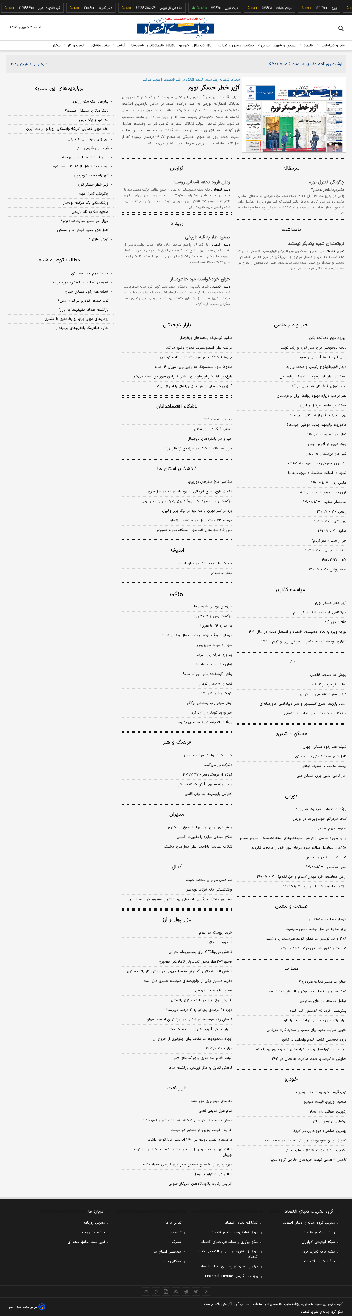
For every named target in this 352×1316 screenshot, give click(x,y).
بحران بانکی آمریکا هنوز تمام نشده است (200, 1029)
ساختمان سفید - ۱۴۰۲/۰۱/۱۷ (324, 502)
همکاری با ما (172, 1261)
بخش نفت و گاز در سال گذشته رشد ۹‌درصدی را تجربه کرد (187, 1120)
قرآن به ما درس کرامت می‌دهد (322, 492)
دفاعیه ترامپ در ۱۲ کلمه (328, 684)
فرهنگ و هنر (177, 742)
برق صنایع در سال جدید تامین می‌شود (316, 929)
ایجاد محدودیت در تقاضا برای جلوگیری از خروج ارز (192, 1039)
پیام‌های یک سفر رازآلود (90, 101)
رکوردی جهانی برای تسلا (328, 1111)
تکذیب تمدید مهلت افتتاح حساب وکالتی (315, 1150)
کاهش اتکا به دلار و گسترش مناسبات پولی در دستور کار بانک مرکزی (179, 971)
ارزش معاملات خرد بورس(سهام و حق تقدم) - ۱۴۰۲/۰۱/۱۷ (301, 877)
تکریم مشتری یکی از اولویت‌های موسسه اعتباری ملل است (187, 981)
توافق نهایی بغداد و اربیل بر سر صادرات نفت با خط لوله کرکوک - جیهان (182, 1152)
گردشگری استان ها (177, 469)
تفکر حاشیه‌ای (221, 573)
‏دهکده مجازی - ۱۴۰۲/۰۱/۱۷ (325, 550)
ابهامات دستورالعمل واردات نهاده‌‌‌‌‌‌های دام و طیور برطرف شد (300, 1049)
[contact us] (156, 1291)
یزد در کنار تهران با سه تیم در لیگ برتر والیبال (197, 511)
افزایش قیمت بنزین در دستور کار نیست (201, 1130)
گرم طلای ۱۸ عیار (39, 8)
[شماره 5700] (294, 115)
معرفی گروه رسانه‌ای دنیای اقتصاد (309, 1223)
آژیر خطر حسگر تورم (214, 87)
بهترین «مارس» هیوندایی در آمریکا (319, 1131)
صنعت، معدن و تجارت (235, 45)
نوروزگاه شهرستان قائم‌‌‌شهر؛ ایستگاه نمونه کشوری (194, 530)
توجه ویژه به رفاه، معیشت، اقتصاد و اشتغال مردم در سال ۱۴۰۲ (297, 632)
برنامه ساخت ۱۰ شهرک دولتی (324, 766)
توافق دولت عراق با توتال (212, 1174)
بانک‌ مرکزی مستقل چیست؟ (87, 111)
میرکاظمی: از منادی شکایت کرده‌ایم (319, 612)
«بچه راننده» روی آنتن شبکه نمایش (205, 784)
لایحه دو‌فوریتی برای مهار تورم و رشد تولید (313, 347)
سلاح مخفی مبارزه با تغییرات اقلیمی (204, 837)
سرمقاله (291, 168)
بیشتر (56, 45)
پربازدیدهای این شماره (59, 88)
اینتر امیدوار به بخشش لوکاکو (209, 703)
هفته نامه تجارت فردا (318, 1252)
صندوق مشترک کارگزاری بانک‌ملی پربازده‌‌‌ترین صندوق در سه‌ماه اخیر (180, 899)
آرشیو (120, 45)
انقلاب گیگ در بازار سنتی (213, 429)
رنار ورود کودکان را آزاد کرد (211, 712)
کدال (177, 867)
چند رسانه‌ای (100, 45)
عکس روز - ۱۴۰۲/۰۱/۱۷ (328, 483)
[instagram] (206, 1291)
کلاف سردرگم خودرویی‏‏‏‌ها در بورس (319, 819)
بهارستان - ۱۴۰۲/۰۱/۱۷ (329, 521)
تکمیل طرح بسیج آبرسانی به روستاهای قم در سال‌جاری (190, 491)
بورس (265, 45)
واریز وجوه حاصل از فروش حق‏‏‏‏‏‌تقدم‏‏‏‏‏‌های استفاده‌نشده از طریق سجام (293, 838)
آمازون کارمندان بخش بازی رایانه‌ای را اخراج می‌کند (193, 386)
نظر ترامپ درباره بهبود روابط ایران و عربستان (311, 396)
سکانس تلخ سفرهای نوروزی (210, 482)
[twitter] (196, 1291)
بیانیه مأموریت (93, 1232)
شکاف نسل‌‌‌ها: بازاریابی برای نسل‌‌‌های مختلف (198, 846)
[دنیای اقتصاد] (176, 28)
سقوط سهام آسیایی (331, 828)
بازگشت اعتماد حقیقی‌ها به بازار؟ (321, 809)
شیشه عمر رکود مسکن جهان (324, 747)
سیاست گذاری (291, 590)
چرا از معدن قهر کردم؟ (328, 540)
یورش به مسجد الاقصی (328, 675)
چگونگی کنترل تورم (326, 182)
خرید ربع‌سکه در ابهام (215, 933)
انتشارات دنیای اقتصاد (241, 1223)
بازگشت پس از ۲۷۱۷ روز (213, 616)
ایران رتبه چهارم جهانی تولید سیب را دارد (314, 1020)
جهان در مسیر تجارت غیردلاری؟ (322, 982)
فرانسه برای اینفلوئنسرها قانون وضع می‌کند (199, 347)
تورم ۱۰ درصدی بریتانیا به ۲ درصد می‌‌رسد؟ (199, 1010)
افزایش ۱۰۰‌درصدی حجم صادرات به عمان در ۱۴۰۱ (309, 1059)
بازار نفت (176, 1088)
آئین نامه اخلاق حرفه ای (86, 1242)
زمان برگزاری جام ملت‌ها (213, 664)
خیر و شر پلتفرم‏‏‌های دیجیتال (210, 439)
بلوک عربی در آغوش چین (327, 444)
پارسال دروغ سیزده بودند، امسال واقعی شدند (196, 635)
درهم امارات (273, 8)
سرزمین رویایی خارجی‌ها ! (212, 606)
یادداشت (291, 230)
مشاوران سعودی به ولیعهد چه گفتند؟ (317, 463)
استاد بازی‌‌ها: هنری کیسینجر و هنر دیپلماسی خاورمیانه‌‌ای (303, 704)
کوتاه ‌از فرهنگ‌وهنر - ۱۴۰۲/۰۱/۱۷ (207, 775)
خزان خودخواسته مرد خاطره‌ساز (200, 279)
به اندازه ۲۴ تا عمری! (216, 626)
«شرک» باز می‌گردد (218, 765)
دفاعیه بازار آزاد (335, 622)
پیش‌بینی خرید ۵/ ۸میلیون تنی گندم (317, 1011)
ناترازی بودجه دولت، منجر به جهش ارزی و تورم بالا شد (303, 641)
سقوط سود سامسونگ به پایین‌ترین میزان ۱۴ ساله (193, 367)
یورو (323, 8)
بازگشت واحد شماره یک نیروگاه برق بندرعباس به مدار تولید (186, 501)
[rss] (176, 1291)
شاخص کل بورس (161, 8)
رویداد (176, 223)
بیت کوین (221, 8)
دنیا (291, 662)
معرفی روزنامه (94, 1223)
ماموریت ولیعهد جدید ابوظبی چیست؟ (316, 425)
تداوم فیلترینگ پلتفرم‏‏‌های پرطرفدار (206, 338)
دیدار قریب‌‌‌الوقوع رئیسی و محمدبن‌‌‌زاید (316, 367)
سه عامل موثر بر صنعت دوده (209, 880)
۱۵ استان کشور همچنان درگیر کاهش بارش (313, 948)
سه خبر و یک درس (94, 120)
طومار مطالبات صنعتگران (327, 919)
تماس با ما (173, 1223)
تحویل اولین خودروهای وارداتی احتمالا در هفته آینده (305, 1140)
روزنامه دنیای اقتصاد (319, 1232)
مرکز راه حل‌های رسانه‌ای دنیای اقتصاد (229, 1266)
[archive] (146, 1291)
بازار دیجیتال (202, 45)
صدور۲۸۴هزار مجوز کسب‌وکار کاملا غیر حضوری (195, 961)
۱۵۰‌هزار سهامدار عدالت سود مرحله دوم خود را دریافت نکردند (298, 848)
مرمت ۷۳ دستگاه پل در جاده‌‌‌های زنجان (200, 520)
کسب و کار (75, 45)
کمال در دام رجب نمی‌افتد (326, 434)
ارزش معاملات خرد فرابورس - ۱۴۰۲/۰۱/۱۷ (314, 886)
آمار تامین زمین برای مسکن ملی (321, 776)
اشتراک (177, 1242)
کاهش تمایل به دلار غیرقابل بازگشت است (200, 1068)
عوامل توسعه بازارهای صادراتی (323, 1001)
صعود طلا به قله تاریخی (207, 237)
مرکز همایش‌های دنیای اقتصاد (235, 1232)
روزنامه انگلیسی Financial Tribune (231, 1276)
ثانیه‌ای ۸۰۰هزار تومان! (215, 684)
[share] (166, 1291)
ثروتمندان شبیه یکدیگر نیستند (316, 243)
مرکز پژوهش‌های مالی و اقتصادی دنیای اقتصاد (227, 1254)
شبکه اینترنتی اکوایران (318, 1242)
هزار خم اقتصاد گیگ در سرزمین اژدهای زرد (199, 448)
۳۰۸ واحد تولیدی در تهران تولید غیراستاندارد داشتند (306, 939)
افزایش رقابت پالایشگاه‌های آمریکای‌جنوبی (200, 1184)
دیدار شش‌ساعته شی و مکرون (323, 694)
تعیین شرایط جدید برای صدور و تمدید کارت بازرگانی (306, 1030)
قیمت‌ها (137, 45)
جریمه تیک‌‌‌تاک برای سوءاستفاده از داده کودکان (196, 357)
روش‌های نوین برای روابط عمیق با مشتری (200, 827)
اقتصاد (308, 45)
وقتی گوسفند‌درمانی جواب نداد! (207, 674)
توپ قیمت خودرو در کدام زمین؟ (321, 1092)
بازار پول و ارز (176, 920)
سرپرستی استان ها (167, 1252)
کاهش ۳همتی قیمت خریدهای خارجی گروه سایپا (308, 1160)
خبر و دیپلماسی (332, 45)
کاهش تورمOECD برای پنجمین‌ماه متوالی (200, 952)
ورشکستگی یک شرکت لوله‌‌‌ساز (209, 889)
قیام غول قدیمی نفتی (215, 1111)
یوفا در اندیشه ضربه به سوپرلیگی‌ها (204, 722)
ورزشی (176, 593)
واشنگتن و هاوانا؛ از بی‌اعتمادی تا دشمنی (315, 713)
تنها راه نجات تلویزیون (214, 645)
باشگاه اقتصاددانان (161, 45)
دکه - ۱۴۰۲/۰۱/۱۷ (333, 560)
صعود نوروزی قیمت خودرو (325, 1102)
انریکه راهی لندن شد (216, 693)
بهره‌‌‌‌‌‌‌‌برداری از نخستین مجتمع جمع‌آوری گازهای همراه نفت (187, 1164)
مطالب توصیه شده (59, 260)
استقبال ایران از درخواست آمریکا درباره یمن (313, 376)
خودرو (184, 45)
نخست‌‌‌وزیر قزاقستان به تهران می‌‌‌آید (318, 386)
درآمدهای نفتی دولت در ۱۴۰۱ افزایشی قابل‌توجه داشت (190, 1140)
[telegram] (186, 1291)
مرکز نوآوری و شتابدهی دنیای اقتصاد (229, 1242)
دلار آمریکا (95, 8)
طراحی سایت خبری (26, 1307)
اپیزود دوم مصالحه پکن (327, 338)
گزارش (176, 168)
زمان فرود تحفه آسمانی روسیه (202, 182)
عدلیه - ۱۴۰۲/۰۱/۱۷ (332, 531)
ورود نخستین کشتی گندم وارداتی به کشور (314, 1039)
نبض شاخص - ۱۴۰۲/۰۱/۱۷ (326, 867)
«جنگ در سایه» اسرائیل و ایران (323, 405)
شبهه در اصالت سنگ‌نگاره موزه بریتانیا (317, 473)
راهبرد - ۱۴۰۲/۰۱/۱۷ (331, 511)
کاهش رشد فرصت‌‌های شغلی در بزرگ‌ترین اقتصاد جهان (189, 1019)
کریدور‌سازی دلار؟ (219, 942)
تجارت (291, 969)
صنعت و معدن (291, 906)
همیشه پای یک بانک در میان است (205, 563)
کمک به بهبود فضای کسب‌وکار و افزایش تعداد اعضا (307, 991)
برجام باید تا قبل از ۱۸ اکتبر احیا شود (318, 415)
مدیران (176, 814)
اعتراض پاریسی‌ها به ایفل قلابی (208, 794)
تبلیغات (176, 1232)
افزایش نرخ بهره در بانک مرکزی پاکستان (201, 1000)
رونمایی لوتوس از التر (329, 1121)
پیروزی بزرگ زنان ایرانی (214, 655)
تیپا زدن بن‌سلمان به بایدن (326, 454)
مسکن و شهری (285, 45)
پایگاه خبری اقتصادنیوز (317, 1261)
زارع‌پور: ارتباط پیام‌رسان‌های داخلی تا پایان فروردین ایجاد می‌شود (181, 376)
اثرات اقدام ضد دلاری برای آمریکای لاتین (202, 1058)
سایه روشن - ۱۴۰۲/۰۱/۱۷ (327, 569)
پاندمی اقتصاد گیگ (217, 419)
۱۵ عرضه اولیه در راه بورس (325, 857)
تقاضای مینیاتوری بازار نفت (211, 1101)
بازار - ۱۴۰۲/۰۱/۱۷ (219, 1048)
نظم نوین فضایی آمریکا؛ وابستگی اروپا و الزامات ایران (67, 129)
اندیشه (177, 550)
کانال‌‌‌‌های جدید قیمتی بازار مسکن (320, 756)
